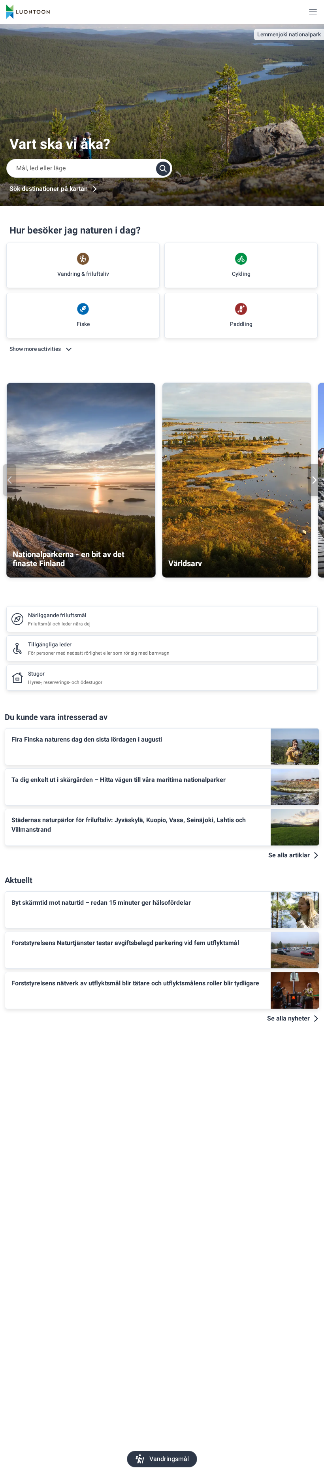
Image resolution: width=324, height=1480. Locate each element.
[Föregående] (9, 480)
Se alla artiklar (289, 855)
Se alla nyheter (288, 1018)
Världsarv (185, 563)
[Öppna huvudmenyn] (312, 11)
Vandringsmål (169, 1459)
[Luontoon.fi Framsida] (28, 12)
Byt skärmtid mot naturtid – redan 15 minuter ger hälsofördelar (101, 903)
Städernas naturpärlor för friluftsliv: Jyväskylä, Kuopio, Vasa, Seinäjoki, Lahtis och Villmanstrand (128, 824)
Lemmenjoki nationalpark (289, 34)
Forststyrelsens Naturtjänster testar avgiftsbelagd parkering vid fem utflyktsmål (125, 943)
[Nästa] (314, 480)
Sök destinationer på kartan (48, 189)
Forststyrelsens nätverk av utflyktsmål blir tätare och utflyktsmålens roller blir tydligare (135, 983)
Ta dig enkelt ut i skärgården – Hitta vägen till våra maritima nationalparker (118, 780)
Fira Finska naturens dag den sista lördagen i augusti (86, 739)
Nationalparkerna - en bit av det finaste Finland (68, 559)
